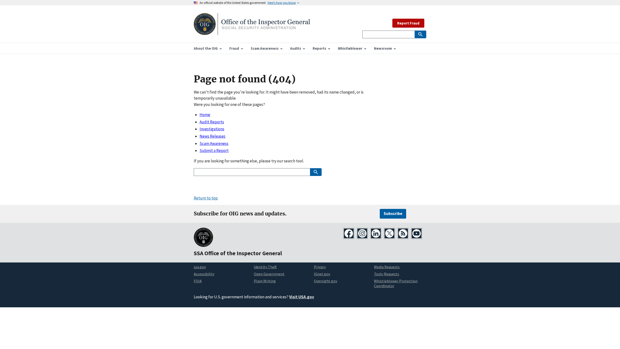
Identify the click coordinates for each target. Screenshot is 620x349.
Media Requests (387, 266)
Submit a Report (214, 150)
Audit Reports (212, 122)
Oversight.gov (325, 280)
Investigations (212, 129)
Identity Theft (265, 266)
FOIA (198, 280)
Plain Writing (265, 280)
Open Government (269, 273)
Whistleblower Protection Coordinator (396, 283)
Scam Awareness (214, 143)
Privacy (320, 266)
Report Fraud (408, 23)
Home (205, 114)
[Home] (252, 32)
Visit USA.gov (301, 297)
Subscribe (393, 213)
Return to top (206, 198)
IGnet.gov (322, 273)
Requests (386, 273)
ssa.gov (200, 266)
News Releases (212, 136)
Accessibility (204, 273)
